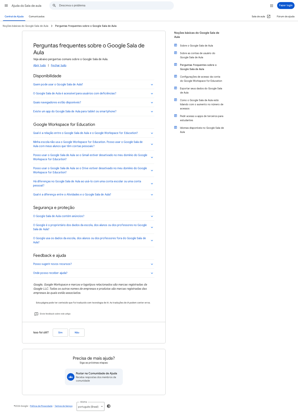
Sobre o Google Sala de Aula (196, 45)
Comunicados (36, 16)
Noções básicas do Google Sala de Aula (196, 35)
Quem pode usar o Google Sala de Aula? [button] (58, 84)
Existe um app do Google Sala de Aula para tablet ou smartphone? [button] (74, 111)
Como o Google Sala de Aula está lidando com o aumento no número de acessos (201, 104)
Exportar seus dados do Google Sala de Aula (201, 90)
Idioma (83, 402)
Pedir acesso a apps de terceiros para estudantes (201, 118)
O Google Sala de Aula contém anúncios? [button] (58, 216)
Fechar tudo (58, 65)
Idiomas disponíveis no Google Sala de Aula (202, 130)
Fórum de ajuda (286, 16)
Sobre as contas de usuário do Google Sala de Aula (197, 55)
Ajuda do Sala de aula (26, 6)
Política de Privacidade (41, 406)
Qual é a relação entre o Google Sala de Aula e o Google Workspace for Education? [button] (85, 133)
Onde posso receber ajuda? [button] (50, 273)
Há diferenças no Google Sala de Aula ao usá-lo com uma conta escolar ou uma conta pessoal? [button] (87, 183)
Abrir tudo (39, 65)
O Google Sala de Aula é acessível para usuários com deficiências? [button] (74, 93)
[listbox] (91, 406)
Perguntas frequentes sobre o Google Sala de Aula (198, 67)
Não (77, 332)
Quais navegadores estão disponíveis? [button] (57, 102)
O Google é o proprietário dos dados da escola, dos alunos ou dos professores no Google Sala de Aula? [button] (90, 227)
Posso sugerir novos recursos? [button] (52, 264)
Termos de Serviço (63, 406)
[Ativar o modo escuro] (109, 406)
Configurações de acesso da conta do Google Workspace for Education (201, 78)
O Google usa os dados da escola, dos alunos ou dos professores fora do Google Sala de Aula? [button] (89, 240)
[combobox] (116, 6)
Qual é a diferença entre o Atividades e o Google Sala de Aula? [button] (72, 194)
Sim (60, 332)
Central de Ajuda (14, 16)
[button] (6, 5)
